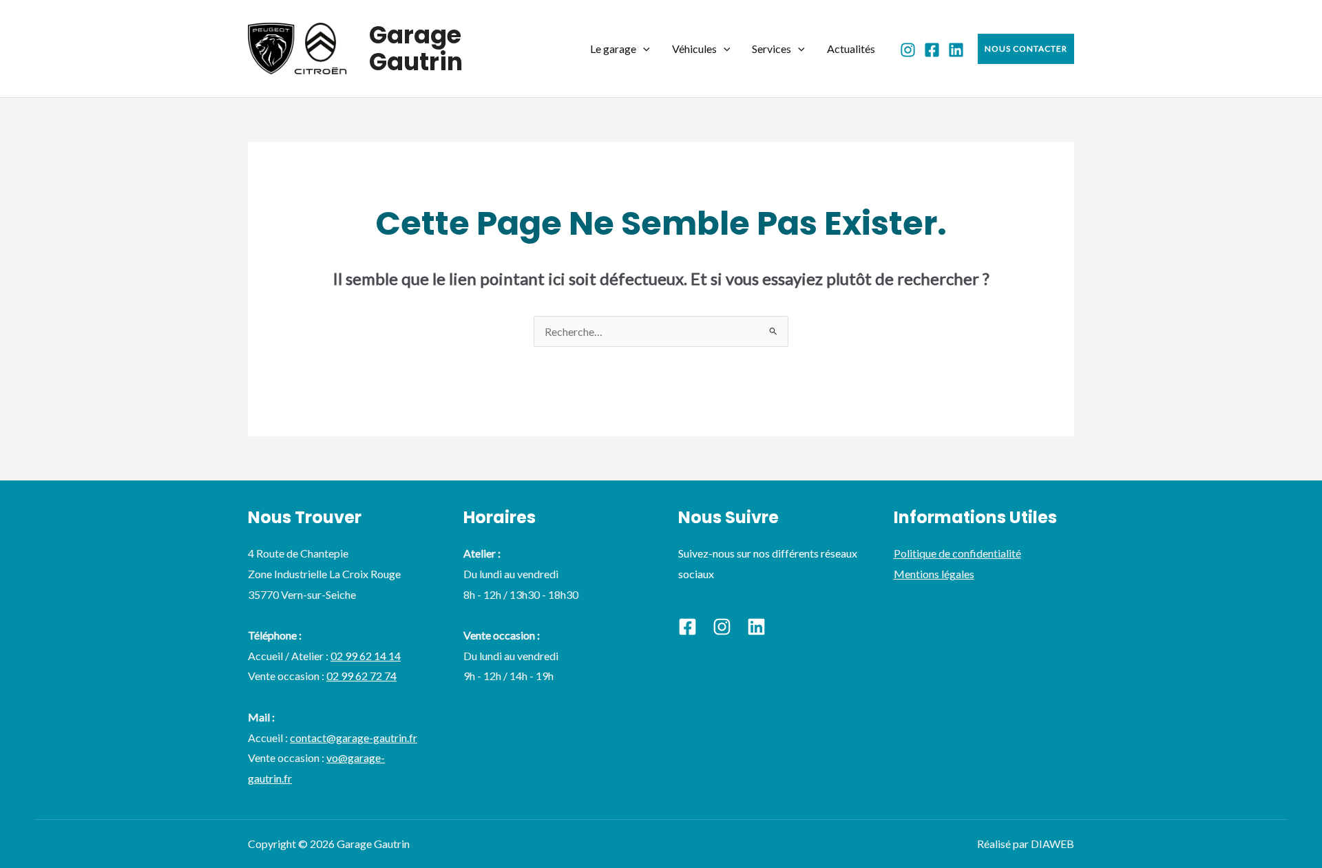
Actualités (851, 48)
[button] (643, 48)
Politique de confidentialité (957, 553)
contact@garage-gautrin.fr (353, 737)
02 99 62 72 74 (361, 675)
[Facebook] (932, 50)
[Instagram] (908, 50)
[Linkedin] (756, 626)
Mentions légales (934, 573)
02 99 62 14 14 (365, 655)
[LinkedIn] (956, 50)
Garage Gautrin (416, 48)
